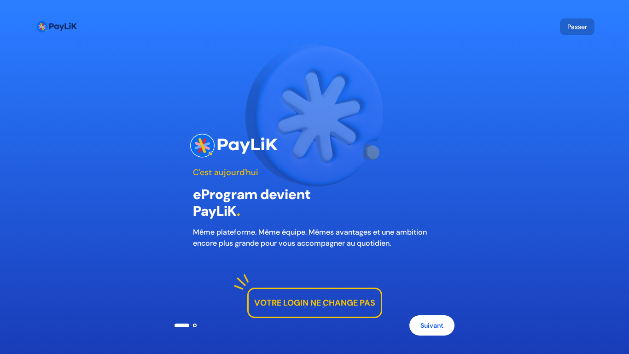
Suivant (431, 325)
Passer (577, 27)
